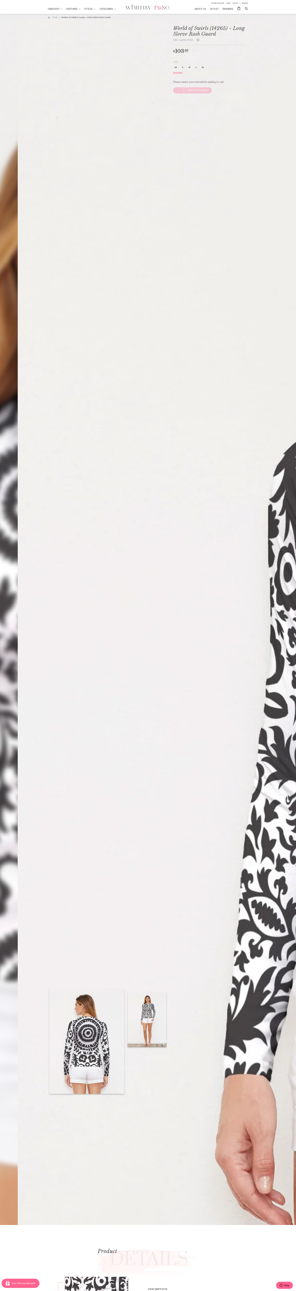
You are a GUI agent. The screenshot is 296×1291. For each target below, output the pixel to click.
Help (228, 3)
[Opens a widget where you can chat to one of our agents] (284, 1285)
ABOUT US (200, 9)
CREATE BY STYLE (57, 7)
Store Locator (217, 3)
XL (203, 67)
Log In (235, 3)
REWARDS (228, 9)
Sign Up (245, 3)
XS (176, 67)
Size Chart (178, 73)
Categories (106, 9)
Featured (71, 9)
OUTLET (214, 9)
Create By (53, 9)
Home (55, 18)
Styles (88, 9)
